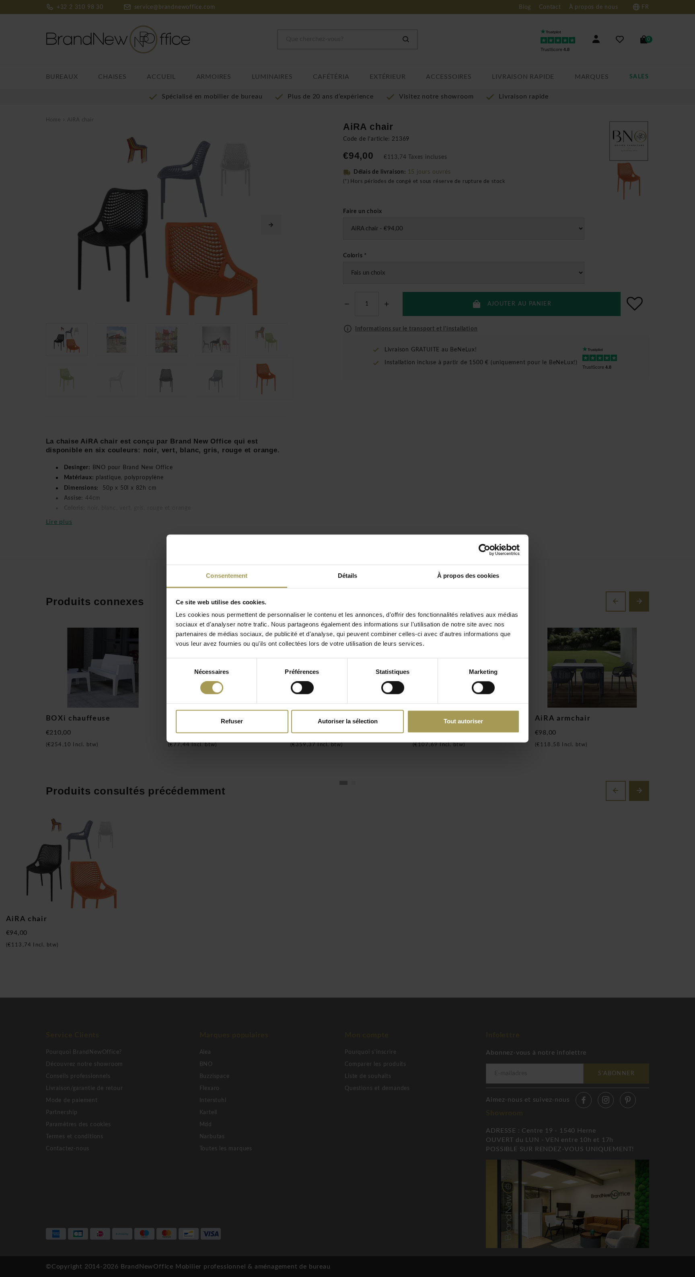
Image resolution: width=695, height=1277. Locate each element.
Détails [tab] (348, 575)
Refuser (232, 721)
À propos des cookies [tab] (468, 575)
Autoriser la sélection (348, 721)
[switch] (302, 688)
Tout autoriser (463, 721)
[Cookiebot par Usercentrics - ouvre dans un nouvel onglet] (484, 550)
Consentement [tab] (226, 575)
